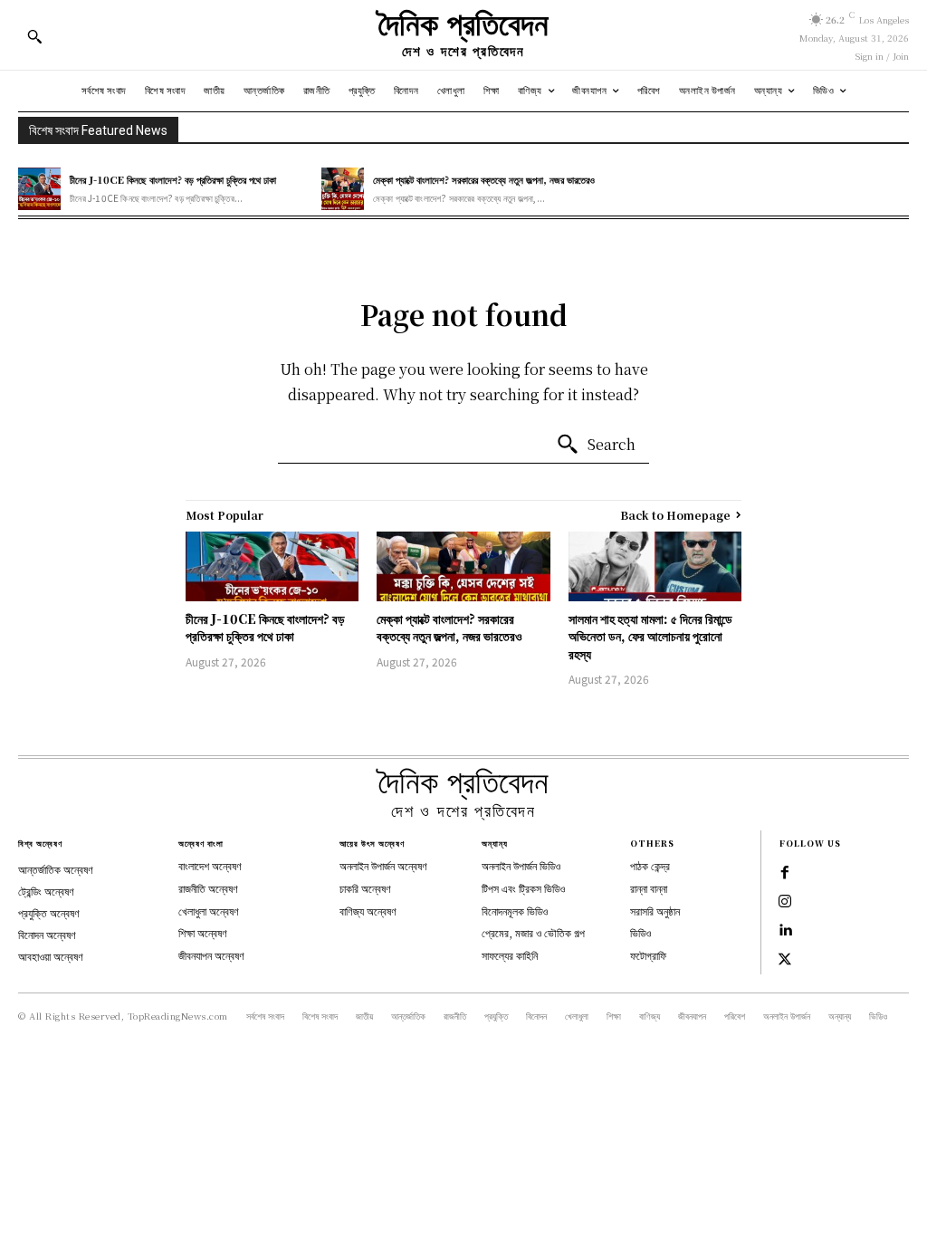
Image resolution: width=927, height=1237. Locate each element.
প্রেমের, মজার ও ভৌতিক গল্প (533, 932)
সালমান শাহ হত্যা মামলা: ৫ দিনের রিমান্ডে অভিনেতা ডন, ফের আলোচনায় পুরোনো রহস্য (650, 636)
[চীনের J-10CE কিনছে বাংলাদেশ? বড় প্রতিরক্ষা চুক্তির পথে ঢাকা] (39, 189)
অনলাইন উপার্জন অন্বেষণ (383, 865)
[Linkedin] (784, 930)
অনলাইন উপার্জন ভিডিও (521, 865)
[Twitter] (784, 959)
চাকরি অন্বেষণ (365, 888)
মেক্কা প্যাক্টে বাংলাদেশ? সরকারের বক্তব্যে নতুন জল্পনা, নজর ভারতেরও (484, 179)
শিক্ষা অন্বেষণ (202, 932)
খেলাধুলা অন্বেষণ (208, 910)
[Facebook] (784, 872)
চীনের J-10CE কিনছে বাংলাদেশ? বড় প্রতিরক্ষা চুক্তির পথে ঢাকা (173, 179)
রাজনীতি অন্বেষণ (208, 888)
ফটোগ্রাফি (648, 955)
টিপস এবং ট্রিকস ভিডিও (523, 888)
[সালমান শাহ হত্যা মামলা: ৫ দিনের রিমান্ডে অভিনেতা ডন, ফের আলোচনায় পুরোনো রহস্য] (655, 566)
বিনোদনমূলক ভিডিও (515, 910)
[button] (34, 36)
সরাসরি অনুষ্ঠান (655, 910)
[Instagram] (784, 901)
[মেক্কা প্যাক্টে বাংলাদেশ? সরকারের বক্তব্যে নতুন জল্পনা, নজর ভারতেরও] (342, 189)
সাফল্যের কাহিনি (510, 955)
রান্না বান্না (648, 888)
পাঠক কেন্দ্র (650, 865)
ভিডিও (640, 932)
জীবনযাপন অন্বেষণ (211, 955)
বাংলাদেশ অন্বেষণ (210, 865)
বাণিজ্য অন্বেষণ (368, 910)
